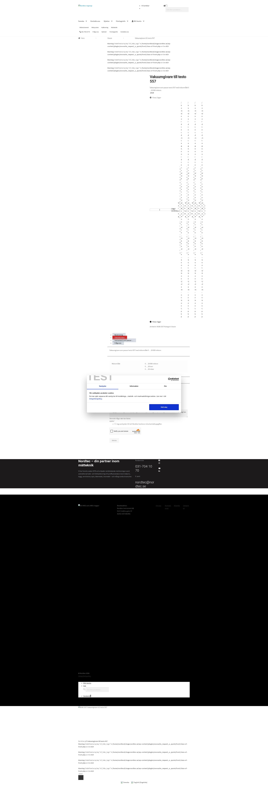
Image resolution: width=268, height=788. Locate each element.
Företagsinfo (120, 21)
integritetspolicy (95, 399)
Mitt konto (137, 21)
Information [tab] (134, 386)
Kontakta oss (95, 21)
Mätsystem (95, 27)
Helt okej (164, 407)
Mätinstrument (84, 27)
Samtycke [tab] (102, 386)
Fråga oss (96, 32)
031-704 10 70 (85, 32)
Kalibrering (104, 27)
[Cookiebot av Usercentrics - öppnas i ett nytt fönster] (169, 379)
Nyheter (107, 21)
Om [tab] (165, 386)
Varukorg (87, 696)
